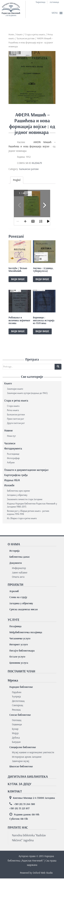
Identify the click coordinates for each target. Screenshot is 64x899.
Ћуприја (16, 696)
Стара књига (13, 406)
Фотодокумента (13, 448)
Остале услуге (17, 656)
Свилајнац (17, 705)
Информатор (19, 568)
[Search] (58, 367)
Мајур (15, 733)
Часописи (9, 443)
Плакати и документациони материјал (26, 470)
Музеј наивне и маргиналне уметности (33, 752)
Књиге (19, 34)
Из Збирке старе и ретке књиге (22, 518)
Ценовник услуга (18, 662)
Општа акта (18, 576)
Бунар (15, 728)
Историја (14, 550)
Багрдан (16, 741)
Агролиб (14, 591)
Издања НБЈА (12, 480)
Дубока (16, 737)
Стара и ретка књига (35, 34)
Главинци (17, 724)
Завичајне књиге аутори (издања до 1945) (27, 393)
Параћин (16, 692)
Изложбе (9, 485)
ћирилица (40, 2)
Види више (18, 279)
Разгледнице (13, 453)
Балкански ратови (25, 38)
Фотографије (13, 458)
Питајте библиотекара (22, 650)
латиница (54, 2)
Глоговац (16, 720)
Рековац (16, 709)
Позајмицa (15, 626)
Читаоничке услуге (19, 638)
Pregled (16, 180)
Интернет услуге (18, 644)
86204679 (37, 163)
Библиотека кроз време (18, 490)
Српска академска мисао (23, 609)
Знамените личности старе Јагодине (24, 499)
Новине (8, 430)
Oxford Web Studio (43, 872)
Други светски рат (16, 423)
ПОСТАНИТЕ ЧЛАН (21, 671)
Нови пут (11, 436)
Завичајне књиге (15, 388)
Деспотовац (18, 701)
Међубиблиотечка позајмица (25, 632)
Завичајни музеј (20, 761)
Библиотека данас (19, 556)
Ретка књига (13, 410)
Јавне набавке (19, 572)
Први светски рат (15, 418)
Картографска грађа (16, 475)
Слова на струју (18, 597)
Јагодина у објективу (17, 495)
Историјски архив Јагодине (26, 756)
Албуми (11, 462)
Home (11, 34)
